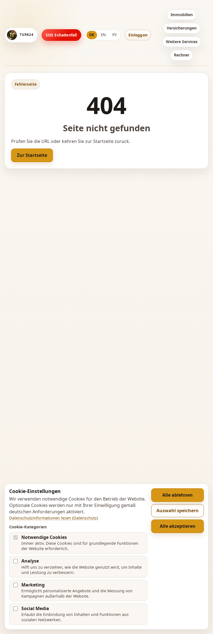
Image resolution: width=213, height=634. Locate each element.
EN (103, 34)
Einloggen (138, 35)
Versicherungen (182, 28)
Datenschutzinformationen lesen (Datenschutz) (53, 518)
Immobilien (182, 14)
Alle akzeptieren (178, 526)
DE (91, 34)
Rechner (181, 55)
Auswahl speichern (177, 510)
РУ (114, 34)
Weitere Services (181, 41)
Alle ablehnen (177, 495)
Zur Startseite (32, 155)
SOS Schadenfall (61, 35)
